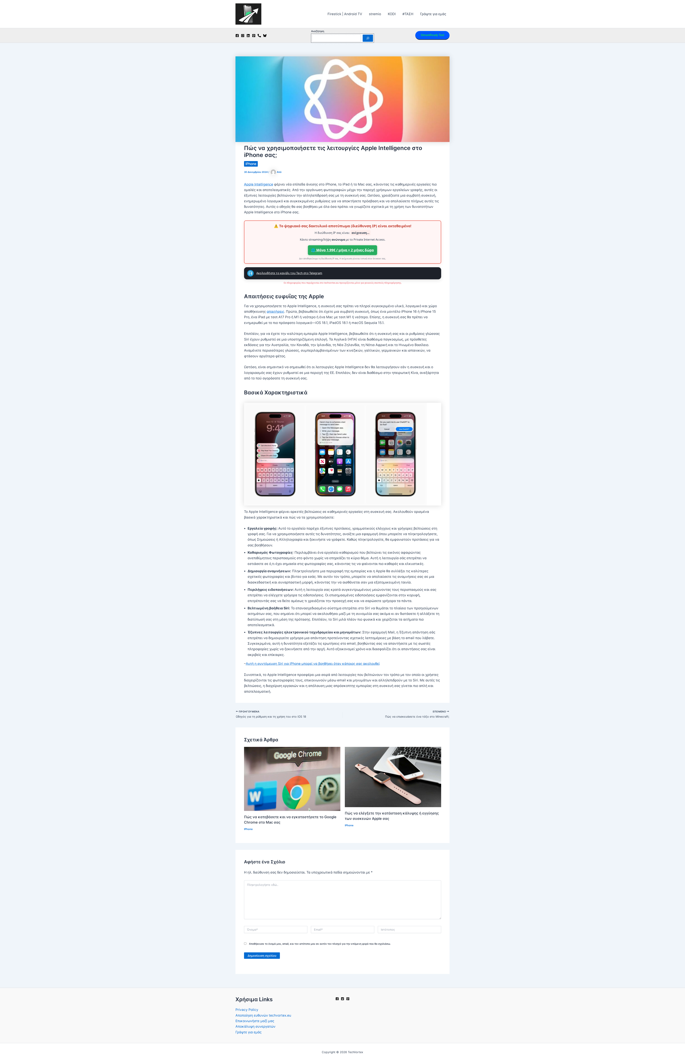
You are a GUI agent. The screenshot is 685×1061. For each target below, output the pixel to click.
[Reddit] (342, 998)
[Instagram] (242, 35)
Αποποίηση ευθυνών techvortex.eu (263, 1015)
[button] (432, 35)
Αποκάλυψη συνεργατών (255, 1026)
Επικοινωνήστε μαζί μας (254, 1021)
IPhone (250, 164)
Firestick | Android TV (345, 14)
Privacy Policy (246, 1010)
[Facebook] (237, 35)
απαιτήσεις (275, 311)
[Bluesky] (265, 35)
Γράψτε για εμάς (433, 14)
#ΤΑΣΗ (407, 14)
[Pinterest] (253, 35)
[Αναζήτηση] (368, 38)
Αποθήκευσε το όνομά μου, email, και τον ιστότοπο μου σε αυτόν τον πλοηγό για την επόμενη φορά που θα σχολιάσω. (320, 943)
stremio (375, 14)
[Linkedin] (248, 35)
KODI (392, 14)
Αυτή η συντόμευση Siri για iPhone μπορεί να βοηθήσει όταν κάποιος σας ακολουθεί (313, 664)
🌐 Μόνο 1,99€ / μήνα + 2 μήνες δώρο (342, 250)
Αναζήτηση (317, 31)
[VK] (259, 35)
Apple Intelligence (258, 184)
